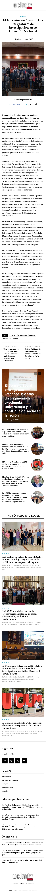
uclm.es (23, 17)
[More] (36, 104)
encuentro (7, 338)
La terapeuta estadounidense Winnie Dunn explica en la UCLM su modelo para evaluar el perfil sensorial (22, 843)
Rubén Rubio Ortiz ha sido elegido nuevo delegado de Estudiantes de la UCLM (33, 353)
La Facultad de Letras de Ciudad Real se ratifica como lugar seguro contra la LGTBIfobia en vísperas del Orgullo (22, 559)
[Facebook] (5, 760)
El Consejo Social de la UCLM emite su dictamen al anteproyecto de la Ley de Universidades (14, 465)
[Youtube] (24, 760)
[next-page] (39, 373)
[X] (17, 760)
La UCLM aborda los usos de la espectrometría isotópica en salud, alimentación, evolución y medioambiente (15, 433)
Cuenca (32, 335)
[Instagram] (11, 760)
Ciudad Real (22, 335)
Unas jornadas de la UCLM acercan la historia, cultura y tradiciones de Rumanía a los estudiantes (11, 355)
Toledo (15, 338)
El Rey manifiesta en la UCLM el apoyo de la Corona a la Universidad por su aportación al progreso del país (22, 852)
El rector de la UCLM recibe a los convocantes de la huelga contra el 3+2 (22, 861)
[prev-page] (35, 373)
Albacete (12, 335)
